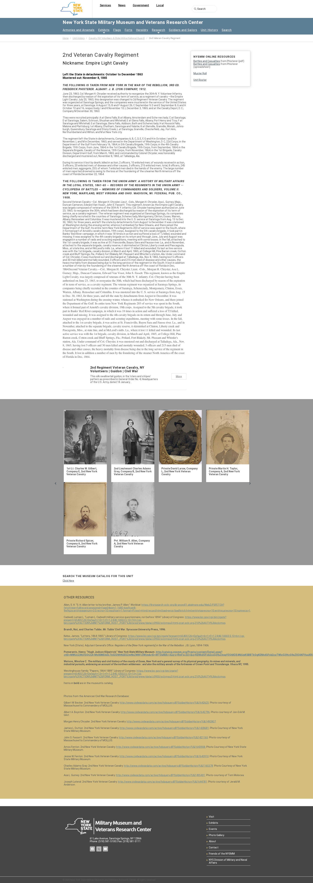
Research (158, 30)
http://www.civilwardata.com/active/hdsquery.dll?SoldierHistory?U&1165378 (168, 765)
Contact (213, 847)
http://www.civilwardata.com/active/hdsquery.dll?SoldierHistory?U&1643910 (164, 756)
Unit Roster (200, 79)
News (122, 5)
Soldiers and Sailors (183, 30)
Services (105, 5)
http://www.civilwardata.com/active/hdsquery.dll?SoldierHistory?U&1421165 (163, 737)
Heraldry (142, 30)
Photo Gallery (216, 835)
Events (213, 829)
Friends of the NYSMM (222, 853)
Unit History (209, 30)
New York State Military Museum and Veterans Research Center (133, 22)
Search (227, 30)
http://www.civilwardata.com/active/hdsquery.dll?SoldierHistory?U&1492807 (171, 721)
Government (141, 5)
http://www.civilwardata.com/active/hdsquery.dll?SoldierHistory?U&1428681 (164, 728)
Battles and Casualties (206, 61)
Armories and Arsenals (79, 30)
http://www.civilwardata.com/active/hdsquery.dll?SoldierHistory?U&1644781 (162, 781)
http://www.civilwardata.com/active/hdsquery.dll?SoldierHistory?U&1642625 (164, 702)
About (212, 841)
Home (65, 38)
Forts (128, 30)
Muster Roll (200, 73)
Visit (211, 816)
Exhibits (104, 30)
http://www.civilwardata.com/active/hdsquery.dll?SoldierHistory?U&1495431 (160, 775)
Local (160, 5)
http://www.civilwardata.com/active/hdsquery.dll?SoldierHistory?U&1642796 (165, 712)
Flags (117, 30)
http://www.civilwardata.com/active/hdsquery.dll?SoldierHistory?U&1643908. (161, 746)
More (179, 376)
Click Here (68, 580)
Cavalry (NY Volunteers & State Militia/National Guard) (117, 38)
